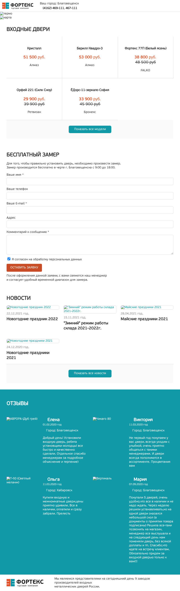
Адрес (11, 218)
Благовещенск (68, 3)
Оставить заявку (24, 267)
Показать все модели (90, 129)
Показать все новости (90, 373)
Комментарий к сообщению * (28, 232)
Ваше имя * (15, 175)
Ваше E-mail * (17, 203)
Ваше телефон (17, 189)
